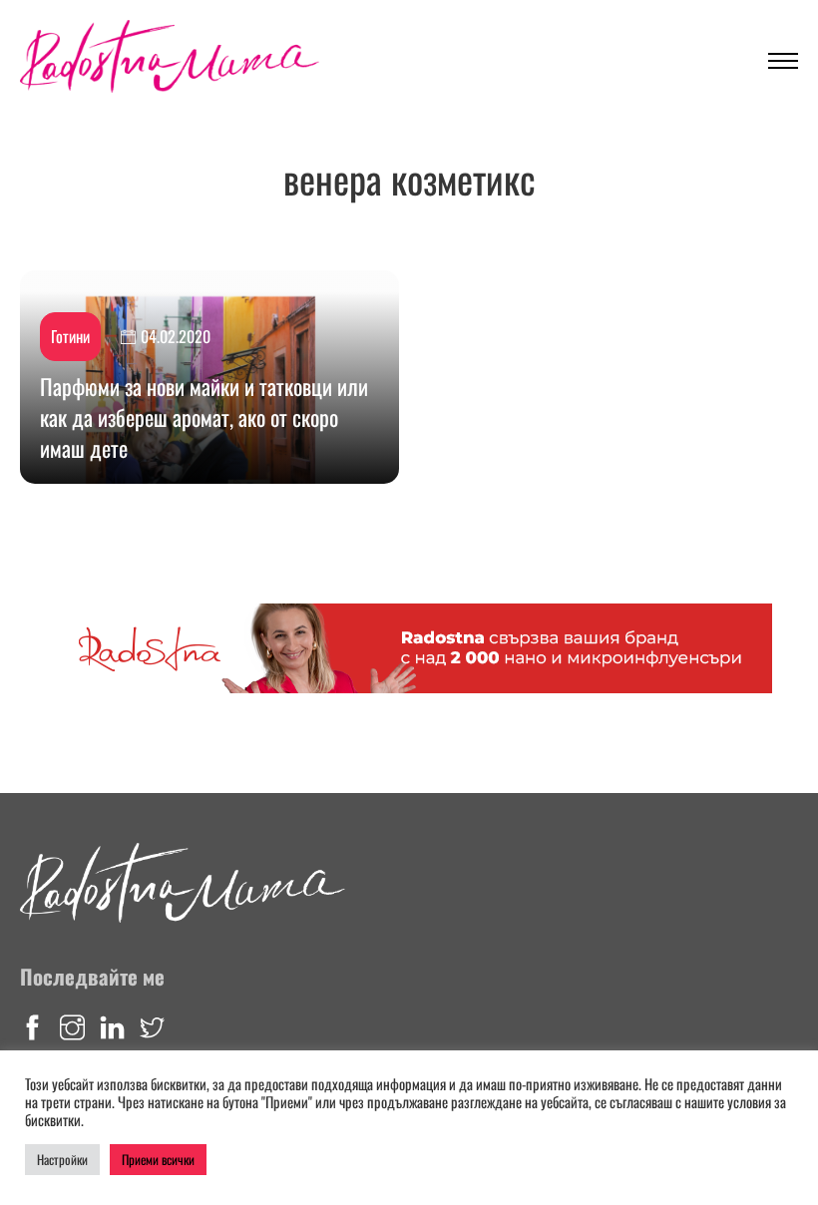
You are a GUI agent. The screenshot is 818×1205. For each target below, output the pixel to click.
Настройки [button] (62, 1159)
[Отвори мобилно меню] (783, 61)
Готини (70, 336)
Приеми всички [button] (158, 1159)
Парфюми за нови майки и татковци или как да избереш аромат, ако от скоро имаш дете (204, 417)
